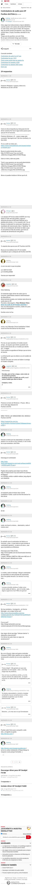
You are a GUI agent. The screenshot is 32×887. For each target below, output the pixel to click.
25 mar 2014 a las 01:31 (12, 399)
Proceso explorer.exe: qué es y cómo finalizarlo (15, 872)
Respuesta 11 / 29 (6, 448)
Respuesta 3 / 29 (6, 207)
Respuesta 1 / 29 (6, 76)
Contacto (18, 879)
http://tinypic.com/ (7, 734)
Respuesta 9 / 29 (6, 393)
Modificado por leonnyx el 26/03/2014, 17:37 (17, 605)
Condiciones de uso (22, 878)
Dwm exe (4, 67)
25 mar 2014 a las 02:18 (12, 488)
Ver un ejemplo (27, 834)
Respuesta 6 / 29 (6, 280)
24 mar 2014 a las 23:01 (12, 286)
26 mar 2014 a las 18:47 (12, 744)
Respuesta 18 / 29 (6, 643)
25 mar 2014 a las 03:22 (12, 125)
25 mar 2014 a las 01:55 (12, 435)
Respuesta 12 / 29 (6, 483)
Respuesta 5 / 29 (6, 256)
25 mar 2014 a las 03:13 (12, 506)
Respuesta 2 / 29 (6, 119)
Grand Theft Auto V (7, 867)
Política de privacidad (10, 879)
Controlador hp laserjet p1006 (10, 62)
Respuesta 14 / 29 (6, 515)
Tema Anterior (6, 7)
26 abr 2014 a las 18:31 (18, 21)
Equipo (15, 878)
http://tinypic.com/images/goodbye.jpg (13, 748)
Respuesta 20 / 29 (6, 738)
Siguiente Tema (25, 7)
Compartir (6, 49)
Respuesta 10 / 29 (6, 430)
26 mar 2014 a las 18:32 (12, 726)
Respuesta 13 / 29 (6, 501)
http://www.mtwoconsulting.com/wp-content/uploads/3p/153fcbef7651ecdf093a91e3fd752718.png (16, 615)
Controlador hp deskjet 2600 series (12, 65)
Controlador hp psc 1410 (8, 58)
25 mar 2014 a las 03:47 (12, 537)
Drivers (20, 4)
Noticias (4, 834)
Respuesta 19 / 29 (6, 720)
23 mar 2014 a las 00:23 (12, 242)
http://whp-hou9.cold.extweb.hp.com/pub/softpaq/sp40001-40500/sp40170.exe (16, 463)
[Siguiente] (19, 762)
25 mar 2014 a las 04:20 (12, 568)
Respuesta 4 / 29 (6, 236)
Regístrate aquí (8, 878)
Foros (6, 4)
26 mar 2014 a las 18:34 (12, 665)
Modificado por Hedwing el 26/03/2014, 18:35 (17, 690)
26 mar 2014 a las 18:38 (12, 709)
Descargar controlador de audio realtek (13, 870)
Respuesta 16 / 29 (6, 563)
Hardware (13, 4)
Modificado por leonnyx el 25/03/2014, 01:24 (17, 339)
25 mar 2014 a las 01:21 (12, 322)
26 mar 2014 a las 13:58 (12, 584)
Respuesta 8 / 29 (6, 333)
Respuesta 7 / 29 (6, 317)
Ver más (17, 44)
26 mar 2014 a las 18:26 (12, 649)
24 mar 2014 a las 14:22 (12, 262)
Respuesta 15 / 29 (6, 531)
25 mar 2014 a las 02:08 (12, 453)
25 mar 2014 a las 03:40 (12, 521)
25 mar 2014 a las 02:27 (12, 81)
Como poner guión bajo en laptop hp (12, 60)
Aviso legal (24, 879)
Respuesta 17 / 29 (6, 599)
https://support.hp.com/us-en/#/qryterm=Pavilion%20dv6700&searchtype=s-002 (16, 423)
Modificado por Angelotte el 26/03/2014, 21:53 (17, 368)
